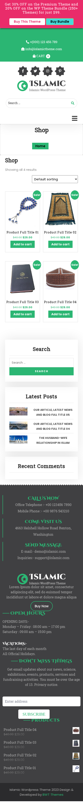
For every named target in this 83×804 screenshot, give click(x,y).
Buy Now (42, 606)
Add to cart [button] (22, 244)
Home (40, 146)
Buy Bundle (59, 21)
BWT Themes (52, 794)
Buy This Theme (27, 21)
